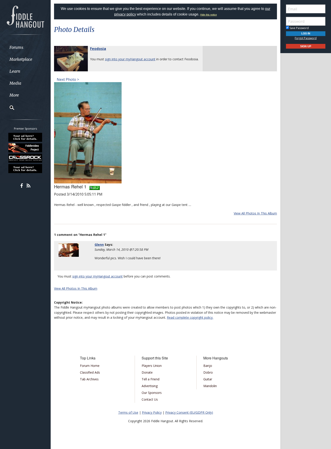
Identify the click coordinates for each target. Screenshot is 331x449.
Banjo (207, 365)
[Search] (9, 107)
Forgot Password (306, 38)
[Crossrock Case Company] (25, 158)
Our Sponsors (152, 392)
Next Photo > (67, 79)
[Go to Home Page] (25, 16)
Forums (16, 47)
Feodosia (98, 48)
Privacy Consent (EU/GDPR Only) (189, 412)
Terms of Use (128, 412)
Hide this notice (208, 14)
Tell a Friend (150, 379)
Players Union (152, 365)
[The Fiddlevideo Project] (25, 147)
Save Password (299, 28)
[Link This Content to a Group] (94, 186)
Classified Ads (90, 372)
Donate (147, 372)
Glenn (99, 244)
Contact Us (150, 399)
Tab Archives (89, 379)
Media (15, 83)
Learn (14, 71)
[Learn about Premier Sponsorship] (25, 137)
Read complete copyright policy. (190, 317)
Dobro (208, 372)
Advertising (150, 386)
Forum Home (90, 365)
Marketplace (20, 59)
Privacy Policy (152, 412)
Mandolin (210, 386)
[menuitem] (25, 47)
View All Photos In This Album (255, 213)
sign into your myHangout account (130, 59)
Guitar (207, 379)
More (14, 95)
